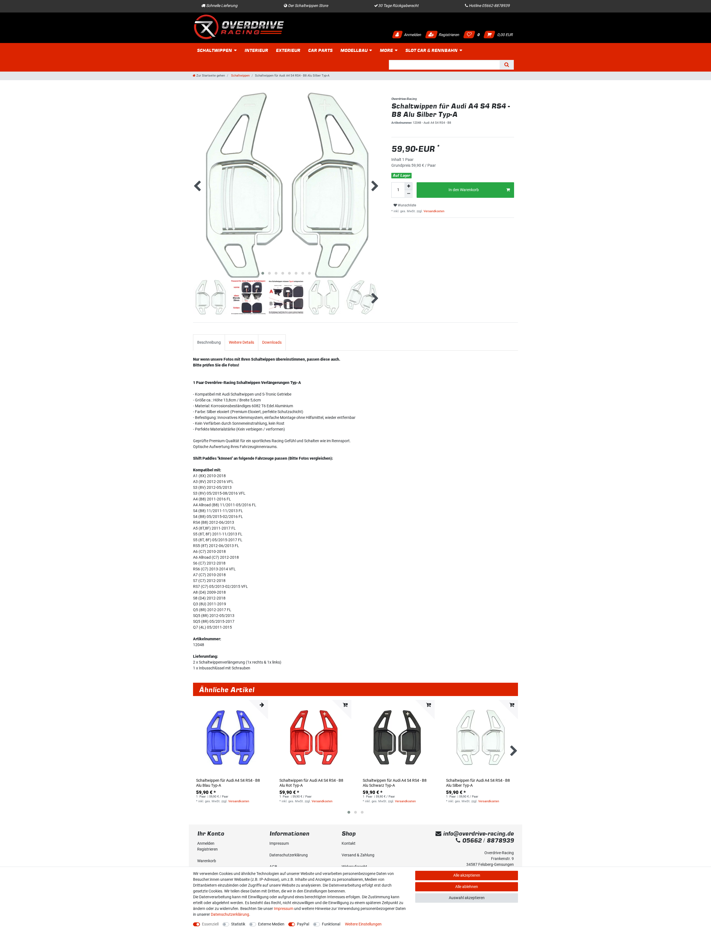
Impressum (279, 843)
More (386, 50)
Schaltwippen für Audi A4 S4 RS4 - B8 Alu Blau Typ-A (228, 783)
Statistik (238, 924)
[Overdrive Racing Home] (239, 27)
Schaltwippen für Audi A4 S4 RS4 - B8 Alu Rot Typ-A (311, 783)
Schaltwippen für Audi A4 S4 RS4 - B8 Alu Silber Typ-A (478, 783)
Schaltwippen (214, 50)
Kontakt (349, 843)
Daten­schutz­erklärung (288, 855)
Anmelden (412, 34)
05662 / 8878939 (487, 840)
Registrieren (448, 34)
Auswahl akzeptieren (467, 897)
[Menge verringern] (408, 194)
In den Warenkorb (464, 190)
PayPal (303, 924)
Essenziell (210, 924)
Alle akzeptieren (466, 875)
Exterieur (288, 50)
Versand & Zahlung (358, 855)
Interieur (256, 50)
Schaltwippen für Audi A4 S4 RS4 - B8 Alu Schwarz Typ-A (395, 783)
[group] (230, 737)
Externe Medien (271, 924)
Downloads (272, 342)
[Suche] (507, 65)
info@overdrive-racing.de (477, 833)
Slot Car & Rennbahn (431, 50)
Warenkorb (206, 861)
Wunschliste (406, 205)
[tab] (209, 342)
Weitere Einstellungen (363, 924)
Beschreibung (209, 342)
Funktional (331, 924)
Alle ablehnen (466, 886)
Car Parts (320, 50)
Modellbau (353, 50)
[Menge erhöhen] (408, 186)
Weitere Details (241, 342)
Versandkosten (433, 211)
